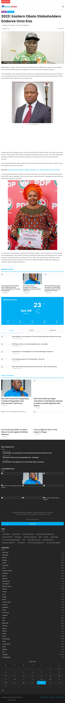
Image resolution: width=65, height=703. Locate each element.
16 (59, 675)
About (46, 697)
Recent (31, 330)
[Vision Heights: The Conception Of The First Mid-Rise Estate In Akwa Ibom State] (6, 339)
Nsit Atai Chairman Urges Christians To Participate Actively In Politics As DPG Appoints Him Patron (37, 1)
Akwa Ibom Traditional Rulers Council (45, 534)
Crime (4, 568)
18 (14, 679)
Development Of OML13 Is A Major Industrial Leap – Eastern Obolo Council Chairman (34, 170)
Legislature (5, 607)
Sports (4, 646)
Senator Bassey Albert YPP (8, 542)
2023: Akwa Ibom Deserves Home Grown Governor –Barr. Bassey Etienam (34, 366)
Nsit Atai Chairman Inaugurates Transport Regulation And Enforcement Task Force (32, 288)
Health (4, 599)
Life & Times (5, 612)
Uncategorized (6, 657)
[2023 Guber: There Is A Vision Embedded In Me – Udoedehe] (6, 346)
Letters (4, 610)
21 (41, 679)
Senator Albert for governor (34, 539)
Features (4, 589)
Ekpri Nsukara (18, 537)
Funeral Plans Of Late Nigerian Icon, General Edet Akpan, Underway (32, 351)
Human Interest (6, 602)
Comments (52, 330)
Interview (4, 604)
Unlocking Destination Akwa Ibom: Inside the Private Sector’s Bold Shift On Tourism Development (10, 288)
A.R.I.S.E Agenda (6, 534)
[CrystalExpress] (9, 6)
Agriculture (5, 555)
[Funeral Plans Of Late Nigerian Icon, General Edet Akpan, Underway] (6, 354)
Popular (11, 330)
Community (5, 565)
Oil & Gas (4, 625)
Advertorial (5, 552)
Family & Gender (6, 586)
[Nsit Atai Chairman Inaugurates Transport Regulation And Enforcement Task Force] (32, 278)
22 (50, 679)
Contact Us (52, 697)
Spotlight (4, 649)
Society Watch (6, 644)
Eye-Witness (5, 583)
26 (23, 682)
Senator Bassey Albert (48, 539)
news (3, 620)
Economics (5, 573)
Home (42, 697)
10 (5, 675)
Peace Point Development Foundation (11, 539)
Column (4, 562)
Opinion (4, 628)
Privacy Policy (59, 697)
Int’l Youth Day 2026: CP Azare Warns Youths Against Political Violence (14, 432)
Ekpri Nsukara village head (30, 537)
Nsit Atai (46, 537)
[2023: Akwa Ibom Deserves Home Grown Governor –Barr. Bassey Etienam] (6, 369)
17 (5, 679)
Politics (4, 12)
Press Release (6, 638)
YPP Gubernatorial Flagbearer (53, 542)
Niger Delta (5, 623)
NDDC (40, 537)
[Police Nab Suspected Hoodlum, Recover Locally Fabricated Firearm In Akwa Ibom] (32, 502)
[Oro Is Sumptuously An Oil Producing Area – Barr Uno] (6, 361)
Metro (4, 618)
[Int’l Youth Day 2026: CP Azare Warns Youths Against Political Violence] (16, 419)
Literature (5, 615)
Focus (4, 594)
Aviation (4, 557)
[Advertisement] (32, 139)
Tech (3, 652)
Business (4, 560)
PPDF (24, 539)
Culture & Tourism (7, 570)
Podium (4, 633)
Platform (4, 631)
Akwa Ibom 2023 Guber (28, 534)
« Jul (2, 690)
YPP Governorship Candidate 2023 (35, 542)
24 (5, 682)
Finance (4, 591)
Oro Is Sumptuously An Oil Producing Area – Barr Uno (28, 359)
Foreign (4, 597)
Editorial (4, 576)
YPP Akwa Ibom (21, 542)
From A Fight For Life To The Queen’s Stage (45, 430)
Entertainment (6, 581)
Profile (4, 641)
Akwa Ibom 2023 (16, 534)
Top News (10, 12)
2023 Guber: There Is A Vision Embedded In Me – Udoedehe (30, 344)
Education (5, 578)
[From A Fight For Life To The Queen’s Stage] (49, 419)
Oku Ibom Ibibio (54, 537)
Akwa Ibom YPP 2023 (7, 537)
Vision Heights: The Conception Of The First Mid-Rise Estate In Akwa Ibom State (36, 336)
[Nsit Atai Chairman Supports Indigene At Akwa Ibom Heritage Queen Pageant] (53, 502)
